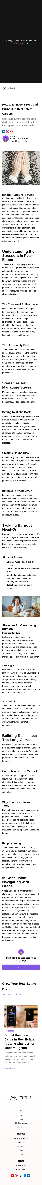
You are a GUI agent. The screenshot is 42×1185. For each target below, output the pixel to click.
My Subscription (21, 1123)
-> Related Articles (11, 994)
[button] (37, 88)
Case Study (21, 1127)
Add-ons (21, 1119)
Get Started (21, 967)
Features (21, 1142)
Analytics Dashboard (21, 1138)
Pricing (21, 1115)
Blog (21, 1154)
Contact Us (21, 1146)
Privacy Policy (21, 1169)
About (21, 1150)
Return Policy (21, 1165)
